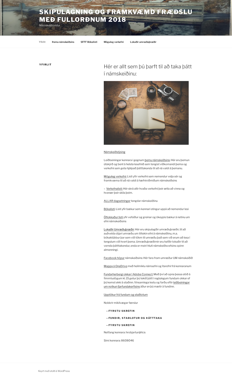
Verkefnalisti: (114, 188)
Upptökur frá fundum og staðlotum (126, 294)
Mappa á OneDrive (115, 266)
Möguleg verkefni (114, 41)
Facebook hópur (114, 258)
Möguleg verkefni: (115, 176)
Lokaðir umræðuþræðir (143, 41)
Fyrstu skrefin (122, 310)
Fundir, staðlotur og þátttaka (135, 317)
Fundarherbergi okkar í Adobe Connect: (128, 274)
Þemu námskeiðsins (63, 41)
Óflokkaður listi (113, 217)
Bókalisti (109, 209)
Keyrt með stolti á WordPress (54, 370)
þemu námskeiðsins (157, 160)
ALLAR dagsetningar (117, 200)
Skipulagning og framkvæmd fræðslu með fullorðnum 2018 (116, 15)
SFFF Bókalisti (89, 41)
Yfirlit (42, 41)
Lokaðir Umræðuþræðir (119, 229)
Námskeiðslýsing (114, 152)
